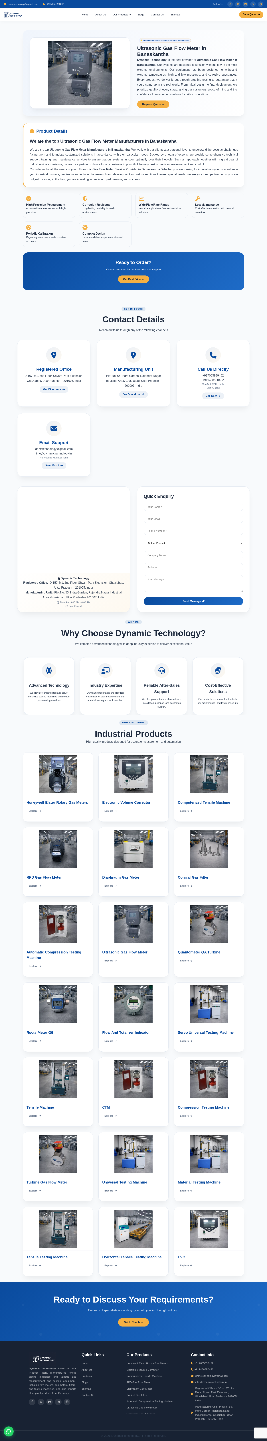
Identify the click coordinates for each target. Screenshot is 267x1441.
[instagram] (253, 4)
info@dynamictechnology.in (54, 453)
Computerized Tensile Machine (144, 1375)
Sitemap (175, 14)
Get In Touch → (133, 1322)
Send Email (52, 465)
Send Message (192, 601)
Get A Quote (249, 14)
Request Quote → (153, 104)
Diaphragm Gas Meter (139, 1388)
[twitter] (237, 4)
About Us (100, 14)
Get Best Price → (133, 279)
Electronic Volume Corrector (142, 1369)
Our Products (121, 14)
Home (85, 14)
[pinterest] (260, 4)
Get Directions (52, 389)
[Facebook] (230, 4)
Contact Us (157, 14)
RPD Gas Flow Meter (138, 1382)
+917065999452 (55, 4)
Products (87, 1375)
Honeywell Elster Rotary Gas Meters (147, 1363)
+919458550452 (213, 380)
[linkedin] (245, 4)
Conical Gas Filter (136, 1395)
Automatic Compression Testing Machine (149, 1401)
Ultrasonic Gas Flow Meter (141, 1407)
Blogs (141, 14)
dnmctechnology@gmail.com (22, 4)
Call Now (211, 395)
